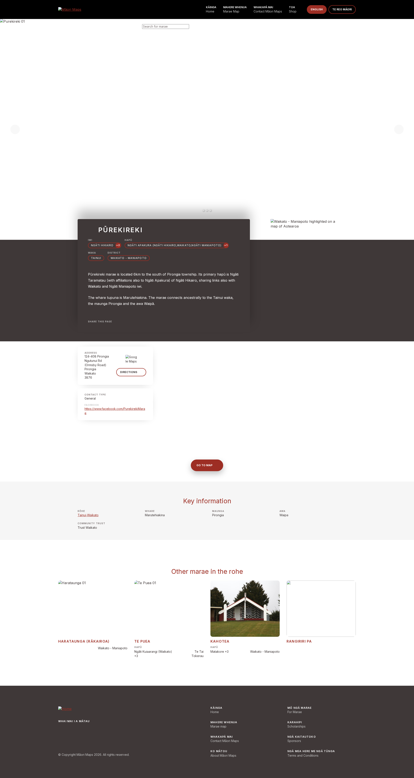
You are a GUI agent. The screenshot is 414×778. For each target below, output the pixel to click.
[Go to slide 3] (210, 210)
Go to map (204, 465)
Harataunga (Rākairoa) (84, 641)
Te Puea (142, 641)
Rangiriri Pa (299, 641)
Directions (128, 372)
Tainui (96, 258)
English (317, 9)
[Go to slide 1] (203, 210)
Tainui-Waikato (88, 515)
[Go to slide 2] (207, 210)
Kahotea (219, 641)
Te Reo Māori (342, 9)
